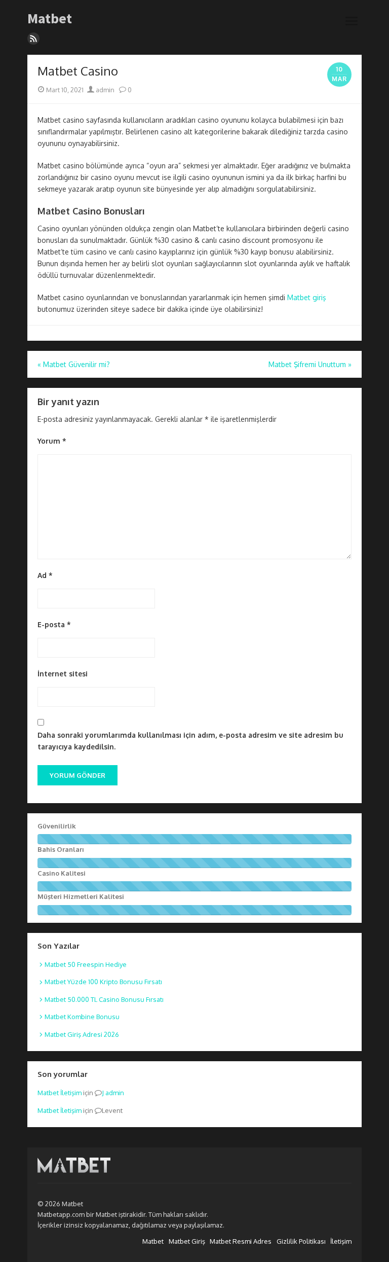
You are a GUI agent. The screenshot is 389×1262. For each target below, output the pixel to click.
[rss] (33, 38)
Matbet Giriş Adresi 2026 (82, 1034)
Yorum (51, 441)
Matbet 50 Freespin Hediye (86, 964)
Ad (45, 575)
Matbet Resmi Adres (240, 1241)
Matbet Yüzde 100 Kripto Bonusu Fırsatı (103, 982)
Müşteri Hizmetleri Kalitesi (80, 896)
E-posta (54, 624)
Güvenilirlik (56, 826)
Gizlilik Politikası (301, 1241)
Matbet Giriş (187, 1241)
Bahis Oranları (60, 849)
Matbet (49, 18)
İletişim (341, 1241)
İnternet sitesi (62, 673)
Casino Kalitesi (61, 873)
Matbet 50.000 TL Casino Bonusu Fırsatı (104, 999)
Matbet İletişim (59, 1093)
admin (104, 90)
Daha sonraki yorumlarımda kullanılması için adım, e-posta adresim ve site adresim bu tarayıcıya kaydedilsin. (190, 741)
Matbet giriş (306, 297)
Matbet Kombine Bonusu (82, 1017)
